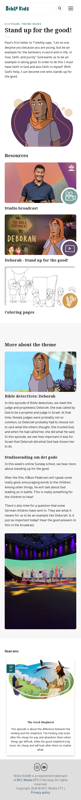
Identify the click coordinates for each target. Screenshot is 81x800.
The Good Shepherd (40, 722)
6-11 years (12, 24)
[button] (59, 8)
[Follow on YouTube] (44, 767)
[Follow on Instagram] (37, 767)
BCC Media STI (27, 780)
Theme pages (31, 24)
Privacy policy (40, 792)
